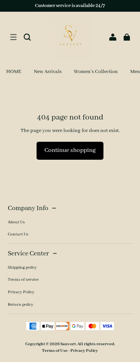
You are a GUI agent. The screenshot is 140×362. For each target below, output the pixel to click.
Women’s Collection (96, 71)
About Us (16, 222)
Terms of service (23, 279)
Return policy (20, 304)
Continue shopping (70, 150)
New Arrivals (47, 71)
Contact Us (18, 234)
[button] (13, 37)
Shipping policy (22, 267)
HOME (13, 71)
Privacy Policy (21, 292)
